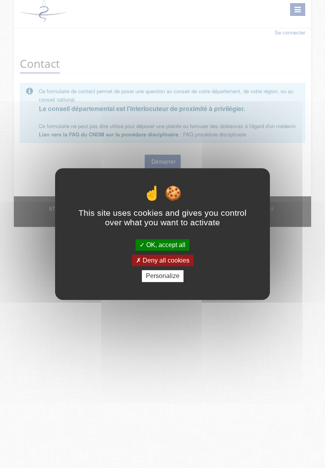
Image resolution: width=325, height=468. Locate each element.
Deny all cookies (165, 260)
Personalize (163, 276)
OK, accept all (165, 245)
